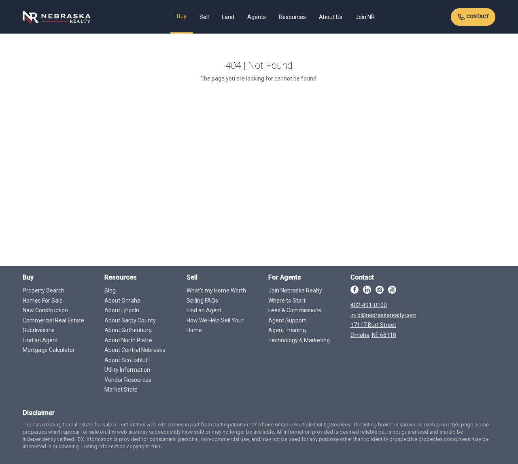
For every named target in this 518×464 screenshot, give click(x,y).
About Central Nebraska (135, 350)
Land (228, 17)
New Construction (45, 310)
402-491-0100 (368, 305)
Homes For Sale (43, 300)
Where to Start (287, 300)
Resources (292, 17)
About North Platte (128, 340)
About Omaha (122, 300)
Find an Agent (40, 340)
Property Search (43, 290)
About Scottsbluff (127, 360)
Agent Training (287, 330)
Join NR (365, 17)
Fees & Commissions (294, 310)
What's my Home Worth (216, 290)
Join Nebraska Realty (295, 290)
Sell (204, 17)
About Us (330, 17)
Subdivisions (39, 330)
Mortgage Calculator (49, 350)
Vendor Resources (127, 380)
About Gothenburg (128, 330)
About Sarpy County (130, 320)
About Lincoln (121, 310)
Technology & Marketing (299, 340)
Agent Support (287, 320)
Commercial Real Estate (53, 320)
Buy (182, 16)
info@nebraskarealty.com (383, 315)
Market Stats (121, 389)
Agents (256, 17)
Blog (110, 290)
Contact (477, 16)
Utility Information (127, 370)
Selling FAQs (202, 300)
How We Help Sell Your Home (215, 325)
